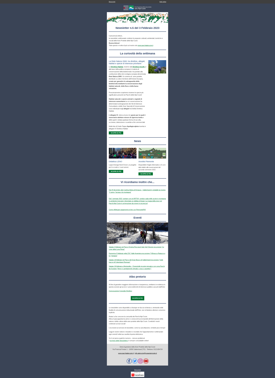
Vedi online (162, 2)
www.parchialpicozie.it (145, 45)
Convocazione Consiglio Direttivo (120, 291)
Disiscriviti (112, 2)
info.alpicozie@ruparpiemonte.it (146, 353)
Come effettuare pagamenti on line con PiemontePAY (127, 210)
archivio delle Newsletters (119, 341)
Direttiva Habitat (117, 67)
